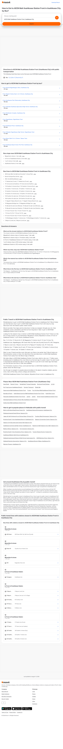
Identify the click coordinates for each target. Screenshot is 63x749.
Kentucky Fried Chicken (43, 384)
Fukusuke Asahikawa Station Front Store (14, 396)
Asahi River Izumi (50, 393)
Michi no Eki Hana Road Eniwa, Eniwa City (14, 410)
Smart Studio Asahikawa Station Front (47, 396)
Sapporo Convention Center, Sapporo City (46, 419)
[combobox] (31, 16)
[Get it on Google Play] (6, 708)
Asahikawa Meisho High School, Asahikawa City (15, 435)
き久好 (52, 384)
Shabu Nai (37, 387)
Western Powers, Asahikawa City (12, 444)
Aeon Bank (6, 384)
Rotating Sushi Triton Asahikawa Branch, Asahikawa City (18, 419)
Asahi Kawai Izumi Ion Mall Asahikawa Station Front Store (29, 393)
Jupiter (28, 396)
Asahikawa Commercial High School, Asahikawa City (17, 425)
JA (3, 702)
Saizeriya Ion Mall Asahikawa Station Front (14, 390)
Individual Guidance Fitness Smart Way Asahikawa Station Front (20, 399)
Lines (33, 691)
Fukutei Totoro (14, 384)
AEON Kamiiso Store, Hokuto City (45, 438)
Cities (33, 701)
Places (33, 694)
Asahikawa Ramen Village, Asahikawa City (39, 441)
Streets (34, 696)
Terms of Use (5, 712)
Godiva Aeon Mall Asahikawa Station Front (14, 402)
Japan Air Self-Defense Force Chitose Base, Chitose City (18, 416)
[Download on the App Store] (16, 708)
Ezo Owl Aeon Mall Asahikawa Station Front (43, 390)
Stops (33, 699)
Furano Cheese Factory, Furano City (42, 432)
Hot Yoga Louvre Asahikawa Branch (12, 387)
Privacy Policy (12, 712)
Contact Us (19, 712)
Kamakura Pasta (7, 393)
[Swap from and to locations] (57, 17)
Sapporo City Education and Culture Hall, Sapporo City (17, 422)
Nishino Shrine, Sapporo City (10, 428)
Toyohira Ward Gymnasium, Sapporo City (46, 416)
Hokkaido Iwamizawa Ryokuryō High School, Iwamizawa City (19, 438)
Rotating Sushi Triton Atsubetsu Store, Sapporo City (17, 432)
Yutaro (29, 390)
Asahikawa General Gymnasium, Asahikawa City (39, 410)
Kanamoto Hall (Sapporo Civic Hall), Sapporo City (45, 425)
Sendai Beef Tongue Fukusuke (28, 384)
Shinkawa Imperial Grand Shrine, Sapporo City (15, 413)
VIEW (23, 156)
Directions (34, 703)
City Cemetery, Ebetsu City (27, 428)
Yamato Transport (29, 387)
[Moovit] (6, 2)
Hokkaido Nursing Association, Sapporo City (14, 441)
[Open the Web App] (27, 708)
